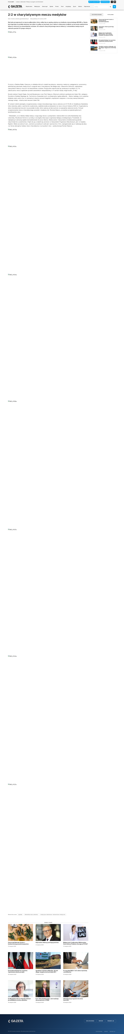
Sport (74, 6)
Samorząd (44, 6)
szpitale (20, 914)
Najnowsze (87, 6)
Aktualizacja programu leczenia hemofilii (73, 999)
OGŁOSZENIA (99, 1031)
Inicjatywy (68, 6)
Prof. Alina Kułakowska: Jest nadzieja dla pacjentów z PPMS (47, 999)
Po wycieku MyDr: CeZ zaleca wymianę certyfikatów (75, 971)
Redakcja (111, 1021)
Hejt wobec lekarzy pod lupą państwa (47, 942)
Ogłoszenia (90, 1021)
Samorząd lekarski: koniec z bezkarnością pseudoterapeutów (18, 943)
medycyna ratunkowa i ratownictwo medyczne (52, 914)
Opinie (51, 6)
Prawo (57, 6)
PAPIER (106, 1031)
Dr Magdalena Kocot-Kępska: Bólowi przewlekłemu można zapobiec (19, 999)
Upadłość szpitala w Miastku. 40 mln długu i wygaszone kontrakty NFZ (47, 971)
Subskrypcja (106, 1)
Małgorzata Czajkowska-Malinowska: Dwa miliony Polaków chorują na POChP (75, 943)
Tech (62, 6)
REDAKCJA (112, 1031)
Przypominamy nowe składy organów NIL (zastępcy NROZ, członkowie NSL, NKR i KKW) (38, 1)
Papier (101, 1021)
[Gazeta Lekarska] (15, 7)
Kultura (80, 6)
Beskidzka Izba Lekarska (31, 914)
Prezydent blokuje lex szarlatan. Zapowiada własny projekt (18, 971)
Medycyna (37, 6)
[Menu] (114, 6)
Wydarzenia (29, 6)
